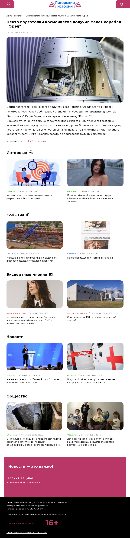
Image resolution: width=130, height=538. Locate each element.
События (10, 254)
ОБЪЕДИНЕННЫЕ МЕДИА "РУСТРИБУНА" (26, 532)
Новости (10, 375)
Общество (11, 435)
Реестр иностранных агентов (21, 523)
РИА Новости (37, 141)
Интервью (11, 191)
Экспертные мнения (16, 313)
